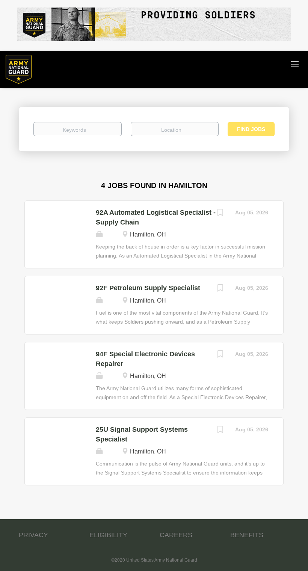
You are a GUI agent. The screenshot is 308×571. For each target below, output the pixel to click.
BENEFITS (246, 535)
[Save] (220, 213)
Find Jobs (251, 129)
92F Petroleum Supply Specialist (148, 288)
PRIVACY (33, 535)
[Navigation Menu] (295, 63)
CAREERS (176, 535)
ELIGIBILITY (108, 535)
